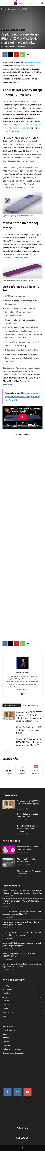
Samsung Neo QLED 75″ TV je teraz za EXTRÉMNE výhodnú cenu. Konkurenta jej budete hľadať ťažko (22, 891)
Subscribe (36, 765)
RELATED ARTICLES (12, 706)
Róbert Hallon (9, 46)
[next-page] (8, 751)
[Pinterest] (16, 54)
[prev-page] (4, 751)
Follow (23, 765)
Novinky (22, 30)
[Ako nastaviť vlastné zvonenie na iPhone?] (8, 873)
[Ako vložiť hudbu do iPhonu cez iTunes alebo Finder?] (8, 850)
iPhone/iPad (22, 9)
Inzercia (5, 1038)
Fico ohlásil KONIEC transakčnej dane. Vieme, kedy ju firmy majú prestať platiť (22, 944)
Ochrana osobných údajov (13, 1053)
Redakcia (6, 1045)
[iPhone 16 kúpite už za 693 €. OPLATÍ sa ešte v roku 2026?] (8, 730)
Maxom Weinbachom (25, 65)
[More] (28, 54)
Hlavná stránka (8, 1026)
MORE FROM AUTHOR (31, 706)
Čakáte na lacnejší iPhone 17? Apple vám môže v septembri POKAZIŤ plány (21, 965)
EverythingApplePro (33, 62)
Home (3, 9)
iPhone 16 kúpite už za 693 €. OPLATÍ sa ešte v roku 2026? (28, 730)
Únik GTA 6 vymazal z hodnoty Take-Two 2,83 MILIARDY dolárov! (20, 954)
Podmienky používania (11, 1049)
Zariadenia (12, 9)
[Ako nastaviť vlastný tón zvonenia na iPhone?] (8, 862)
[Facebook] (5, 54)
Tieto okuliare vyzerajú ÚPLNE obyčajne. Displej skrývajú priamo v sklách (20, 923)
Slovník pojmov (8, 1030)
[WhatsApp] (22, 54)
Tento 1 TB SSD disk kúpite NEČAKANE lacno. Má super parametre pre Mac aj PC (29, 742)
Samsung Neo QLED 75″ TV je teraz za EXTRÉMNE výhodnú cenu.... (28, 803)
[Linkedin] (22, 693)
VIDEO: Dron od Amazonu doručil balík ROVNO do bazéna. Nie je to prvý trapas (21, 933)
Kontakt (5, 1041)
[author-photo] (22, 669)
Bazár (4, 1034)
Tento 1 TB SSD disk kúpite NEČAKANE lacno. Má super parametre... (28, 828)
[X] (10, 54)
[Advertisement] (22, 534)
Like (9, 765)
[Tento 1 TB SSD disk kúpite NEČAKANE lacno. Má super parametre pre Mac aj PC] (8, 742)
